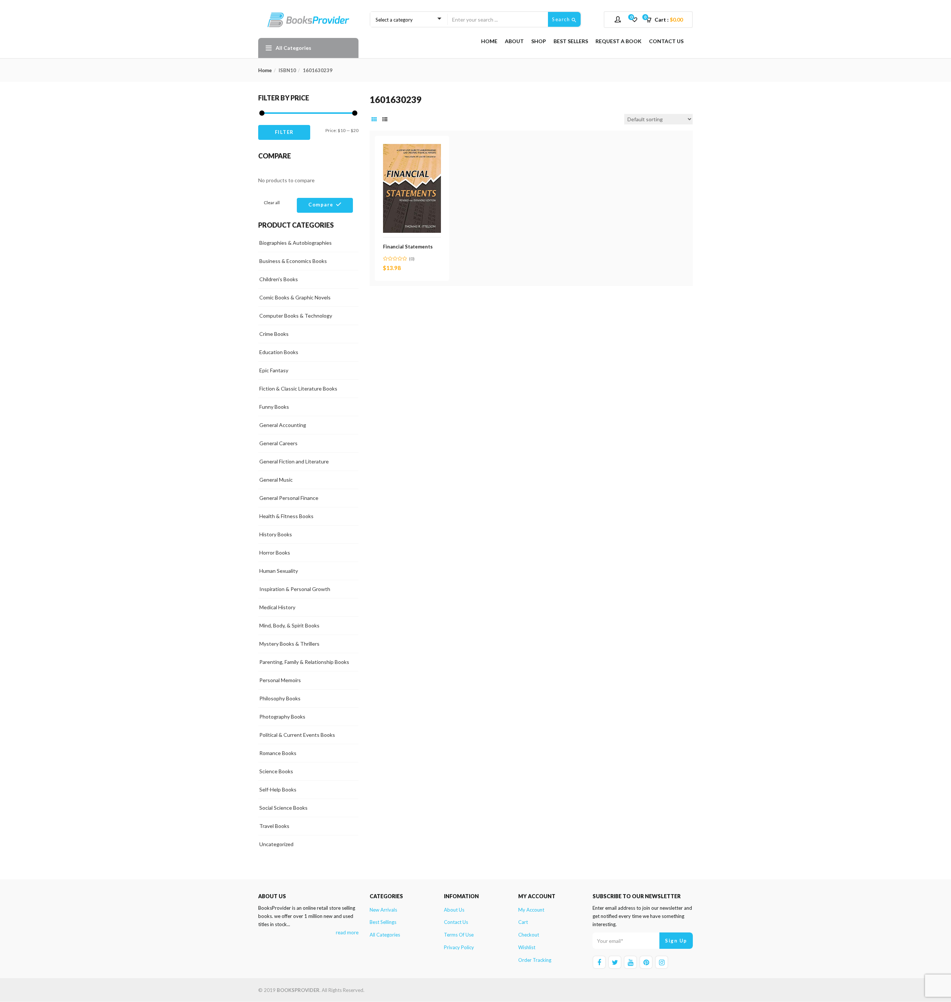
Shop (538, 41)
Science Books (276, 771)
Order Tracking (534, 960)
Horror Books (274, 552)
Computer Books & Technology (295, 315)
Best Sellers (571, 41)
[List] (384, 119)
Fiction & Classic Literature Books (298, 388)
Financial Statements (408, 247)
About (514, 41)
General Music (276, 479)
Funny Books (274, 407)
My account (531, 910)
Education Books (278, 352)
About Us (454, 910)
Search (562, 19)
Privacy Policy (459, 947)
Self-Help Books (277, 789)
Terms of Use (459, 935)
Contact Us (666, 41)
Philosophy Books (280, 698)
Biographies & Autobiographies (295, 243)
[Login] (619, 19)
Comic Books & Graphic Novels (295, 297)
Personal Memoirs (280, 680)
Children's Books (278, 279)
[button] (666, 19)
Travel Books (274, 826)
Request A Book (618, 41)
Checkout (528, 935)
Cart (523, 922)
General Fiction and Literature (294, 461)
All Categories (385, 935)
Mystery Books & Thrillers (289, 643)
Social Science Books (283, 808)
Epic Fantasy (273, 370)
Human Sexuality (278, 571)
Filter (284, 132)
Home (489, 41)
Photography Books (282, 716)
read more (347, 932)
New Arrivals (383, 910)
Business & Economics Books (293, 261)
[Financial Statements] (412, 148)
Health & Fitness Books (286, 516)
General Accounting (282, 425)
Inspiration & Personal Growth (294, 589)
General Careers (278, 443)
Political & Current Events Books (297, 735)
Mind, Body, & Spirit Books (289, 625)
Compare (321, 205)
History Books (275, 534)
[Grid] (374, 119)
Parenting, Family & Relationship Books (304, 662)
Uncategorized (276, 844)
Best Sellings (383, 922)
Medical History (277, 607)
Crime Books (274, 334)
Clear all (272, 202)
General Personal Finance (288, 498)
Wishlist (526, 947)
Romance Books (277, 753)
